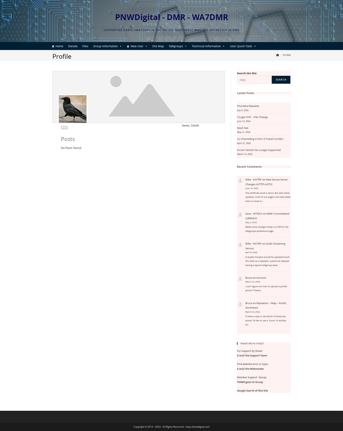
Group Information (105, 46)
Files (85, 46)
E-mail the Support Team (252, 355)
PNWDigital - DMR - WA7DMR (171, 17)
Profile (287, 55)
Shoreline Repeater (248, 106)
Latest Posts (245, 93)
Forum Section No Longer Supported (259, 150)
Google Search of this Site (252, 390)
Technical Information (206, 46)
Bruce (248, 277)
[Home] (277, 55)
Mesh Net (243, 128)
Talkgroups (176, 46)
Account (261, 277)
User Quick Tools (241, 46)
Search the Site (247, 73)
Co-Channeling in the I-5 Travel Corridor (260, 139)
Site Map (158, 46)
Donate (73, 46)
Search (281, 79)
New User (137, 46)
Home (59, 46)
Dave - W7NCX (253, 213)
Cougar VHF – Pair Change (252, 117)
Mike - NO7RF (253, 179)
